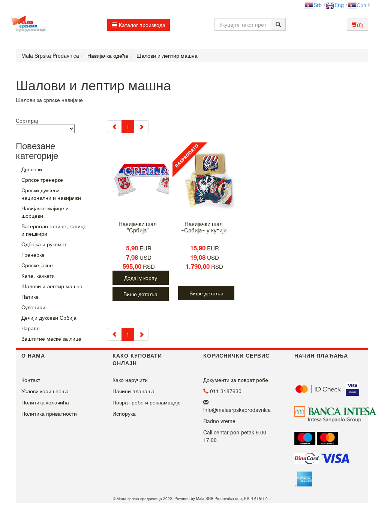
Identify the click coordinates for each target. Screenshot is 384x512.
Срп (361, 5)
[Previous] (114, 126)
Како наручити (130, 379)
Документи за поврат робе (235, 379)
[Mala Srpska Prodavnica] (26, 24)
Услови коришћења (45, 391)
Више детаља (140, 294)
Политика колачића (45, 402)
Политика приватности (49, 413)
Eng (339, 5)
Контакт (30, 379)
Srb (318, 5)
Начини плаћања (133, 391)
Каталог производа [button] (142, 24)
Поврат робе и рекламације (146, 402)
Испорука (124, 413)
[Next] (141, 126)
